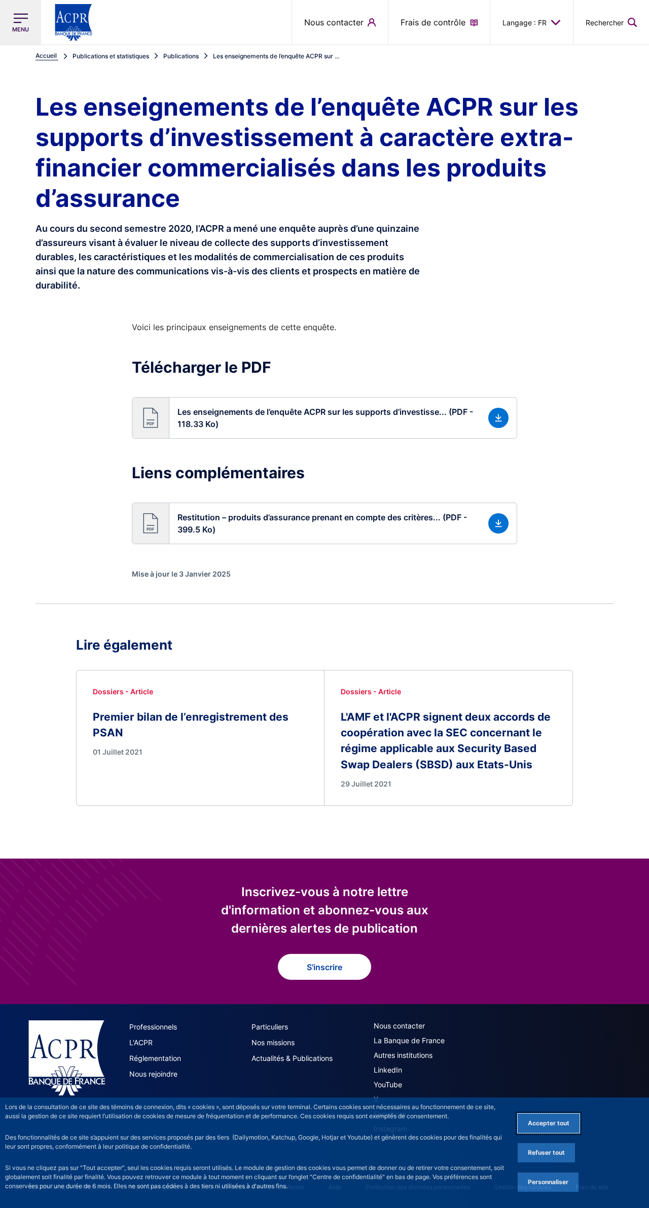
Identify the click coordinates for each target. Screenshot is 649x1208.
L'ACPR (141, 1042)
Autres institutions (403, 1055)
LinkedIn (388, 1069)
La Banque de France (409, 1040)
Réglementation (155, 1058)
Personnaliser (548, 1182)
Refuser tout (546, 1152)
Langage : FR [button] (524, 22)
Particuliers (269, 1026)
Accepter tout (548, 1123)
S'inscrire (324, 967)
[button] (611, 22)
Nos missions (273, 1042)
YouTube (388, 1084)
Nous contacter (399, 1025)
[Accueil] (66, 1057)
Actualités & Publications (292, 1058)
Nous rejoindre (153, 1074)
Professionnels (153, 1026)
